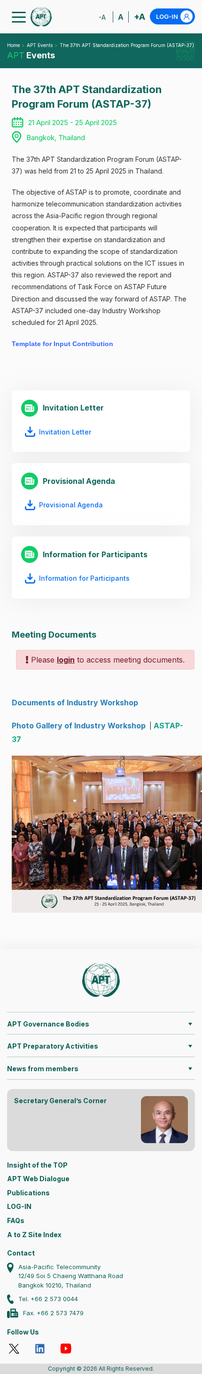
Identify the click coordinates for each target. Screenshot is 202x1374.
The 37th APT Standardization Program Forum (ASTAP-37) (127, 45)
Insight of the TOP (37, 1165)
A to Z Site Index (34, 1235)
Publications (28, 1193)
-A (102, 17)
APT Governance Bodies (48, 1024)
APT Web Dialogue (38, 1179)
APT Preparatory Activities (52, 1046)
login (66, 659)
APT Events (40, 45)
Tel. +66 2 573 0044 (48, 1299)
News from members (42, 1069)
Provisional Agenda (71, 505)
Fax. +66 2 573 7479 (53, 1313)
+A (139, 17)
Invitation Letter (65, 432)
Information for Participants (84, 578)
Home (13, 45)
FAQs (15, 1220)
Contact (21, 1253)
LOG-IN (167, 16)
